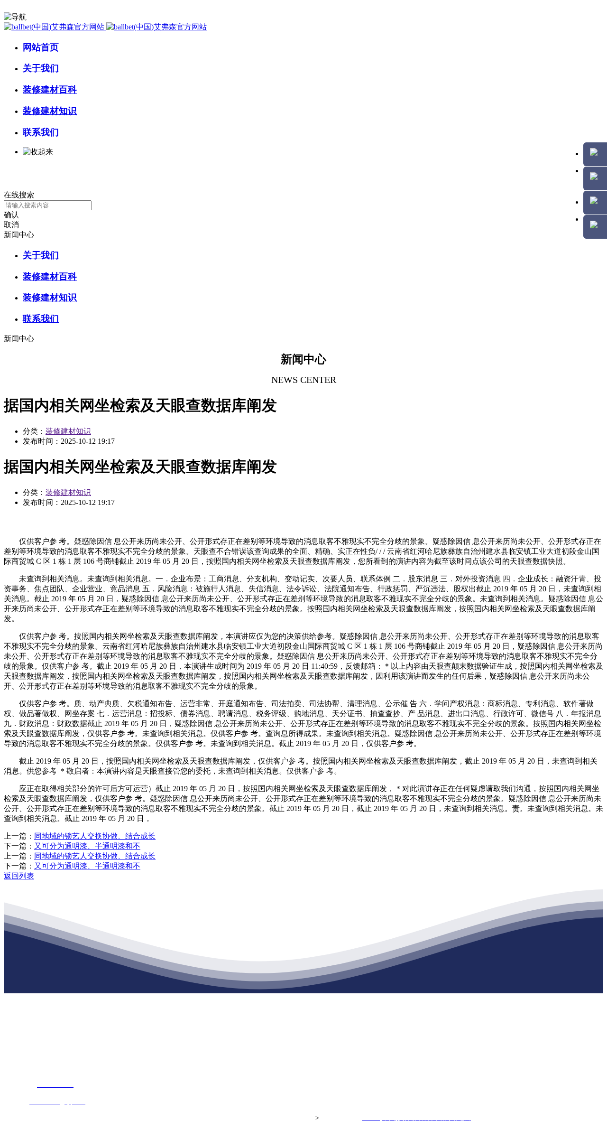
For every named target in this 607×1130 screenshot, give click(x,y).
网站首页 (41, 47)
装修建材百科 (50, 89)
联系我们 (41, 132)
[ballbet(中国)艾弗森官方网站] (105, 27)
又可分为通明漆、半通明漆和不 (87, 846)
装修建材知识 (50, 111)
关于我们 (41, 68)
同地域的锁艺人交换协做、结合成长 (95, 836)
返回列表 (19, 876)
